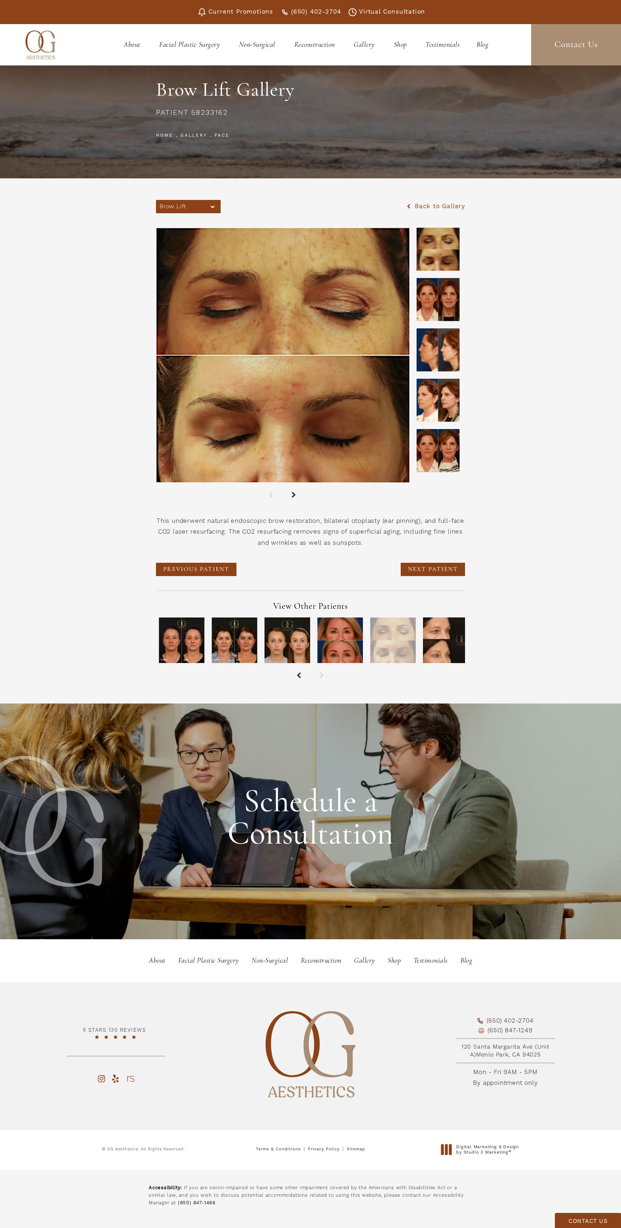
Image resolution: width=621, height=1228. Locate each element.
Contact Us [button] (588, 1221)
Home (164, 135)
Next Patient (433, 569)
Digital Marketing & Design (487, 1149)
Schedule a (310, 819)
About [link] (132, 45)
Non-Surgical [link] (257, 45)
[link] (115, 1033)
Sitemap (356, 1149)
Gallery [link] (364, 45)
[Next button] (294, 495)
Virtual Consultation (392, 12)
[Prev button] (271, 495)
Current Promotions (240, 12)
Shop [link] (400, 45)
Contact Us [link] (576, 44)
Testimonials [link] (443, 45)
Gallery (193, 135)
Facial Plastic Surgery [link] (189, 45)
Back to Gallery (438, 207)
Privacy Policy (324, 1149)
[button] (101, 1078)
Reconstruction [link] (314, 45)
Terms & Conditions (278, 1149)
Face (222, 135)
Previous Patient (196, 569)
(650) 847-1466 (197, 1203)
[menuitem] (133, 45)
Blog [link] (482, 45)
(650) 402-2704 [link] (316, 12)
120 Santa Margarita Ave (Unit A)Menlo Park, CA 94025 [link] (505, 1050)
